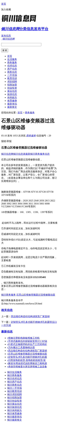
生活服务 (12, 59)
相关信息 (7, 310)
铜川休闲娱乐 (14, 410)
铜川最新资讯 (14, 416)
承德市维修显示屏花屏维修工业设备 (27, 366)
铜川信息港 (19, 154)
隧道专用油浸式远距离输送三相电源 (27, 363)
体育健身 (12, 100)
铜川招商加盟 (14, 397)
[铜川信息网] (20, 22)
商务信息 (12, 72)
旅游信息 (12, 94)
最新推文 (12, 107)
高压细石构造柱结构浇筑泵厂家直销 (30, 316)
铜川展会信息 (14, 404)
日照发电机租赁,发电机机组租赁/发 (26, 360)
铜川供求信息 (14, 378)
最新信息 (7, 331)
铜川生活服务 (14, 372)
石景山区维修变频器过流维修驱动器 (35, 294)
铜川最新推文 (14, 420)
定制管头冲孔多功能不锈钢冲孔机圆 (27, 357)
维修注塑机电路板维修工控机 (23, 338)
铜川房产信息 (14, 381)
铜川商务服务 (8, 294)
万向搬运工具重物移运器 (21, 347)
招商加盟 (12, 84)
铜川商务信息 (14, 385)
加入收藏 (6, 9)
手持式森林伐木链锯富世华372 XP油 (27, 341)
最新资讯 (12, 104)
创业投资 (12, 88)
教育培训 (12, 78)
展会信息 (12, 91)
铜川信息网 (7, 154)
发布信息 (6, 35)
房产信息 (12, 69)
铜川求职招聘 (14, 394)
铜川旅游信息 (14, 407)
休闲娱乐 (12, 97)
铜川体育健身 (14, 413)
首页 (3, 4)
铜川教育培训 (14, 391)
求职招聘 (12, 81)
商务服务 (12, 62)
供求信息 (12, 65)
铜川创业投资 (14, 400)
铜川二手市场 (14, 388)
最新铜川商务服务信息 (37, 154)
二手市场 (12, 75)
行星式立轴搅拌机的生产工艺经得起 (27, 344)
